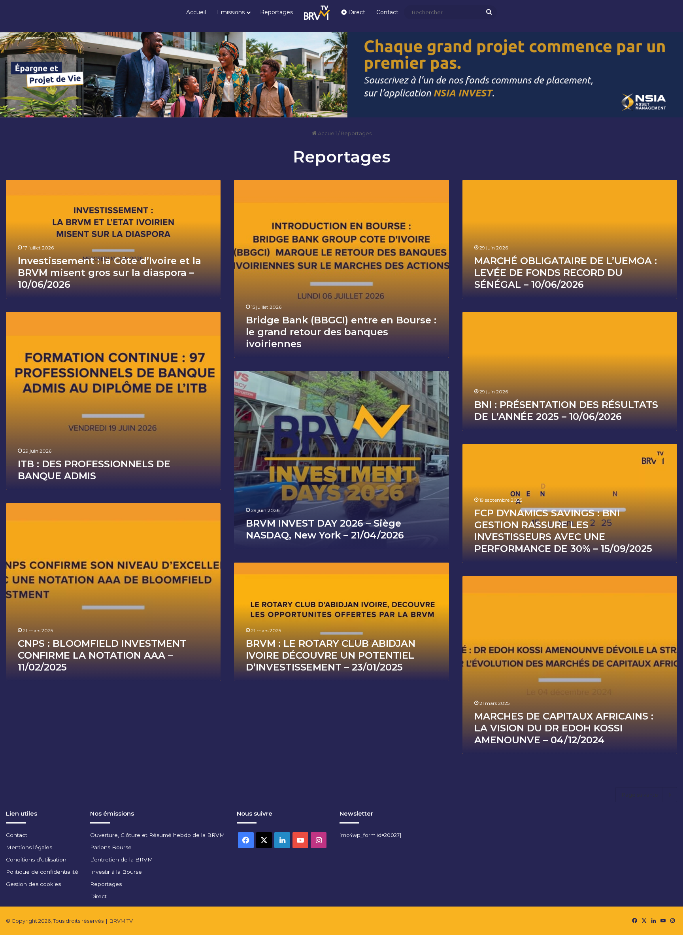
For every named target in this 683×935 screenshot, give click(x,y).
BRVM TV (121, 921)
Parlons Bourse (111, 847)
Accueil (196, 12)
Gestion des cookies (33, 884)
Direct (356, 12)
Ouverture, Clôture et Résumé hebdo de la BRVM (157, 835)
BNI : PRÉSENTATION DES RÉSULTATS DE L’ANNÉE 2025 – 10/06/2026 (566, 410)
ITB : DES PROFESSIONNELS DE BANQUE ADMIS (94, 470)
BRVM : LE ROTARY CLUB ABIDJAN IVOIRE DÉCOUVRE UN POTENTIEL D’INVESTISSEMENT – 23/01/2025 (330, 655)
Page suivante (640, 794)
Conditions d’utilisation (36, 859)
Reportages (276, 12)
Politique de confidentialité (42, 872)
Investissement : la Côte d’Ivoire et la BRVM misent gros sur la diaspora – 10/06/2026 (109, 272)
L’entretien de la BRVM (121, 859)
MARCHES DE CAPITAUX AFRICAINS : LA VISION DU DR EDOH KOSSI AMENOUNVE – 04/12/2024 (563, 728)
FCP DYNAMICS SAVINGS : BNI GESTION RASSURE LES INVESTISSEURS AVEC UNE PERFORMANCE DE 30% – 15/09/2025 (563, 530)
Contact (387, 12)
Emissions (231, 12)
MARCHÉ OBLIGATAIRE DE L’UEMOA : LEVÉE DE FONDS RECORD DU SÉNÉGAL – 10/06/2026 (565, 272)
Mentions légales (29, 847)
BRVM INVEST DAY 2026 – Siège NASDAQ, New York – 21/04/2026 (325, 529)
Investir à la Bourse (116, 872)
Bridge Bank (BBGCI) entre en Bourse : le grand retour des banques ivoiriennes (341, 331)
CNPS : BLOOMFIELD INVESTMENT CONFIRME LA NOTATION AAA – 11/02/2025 (102, 655)
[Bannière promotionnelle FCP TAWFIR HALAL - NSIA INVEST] (341, 74)
